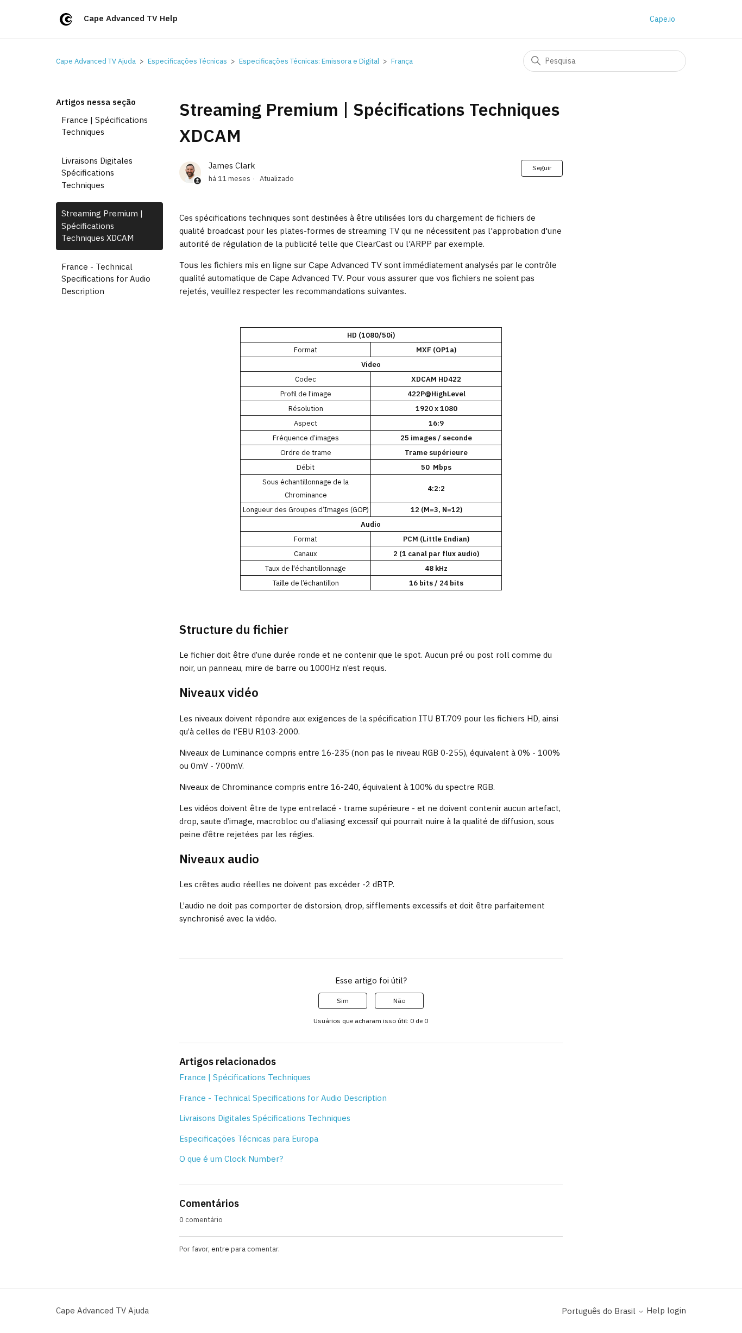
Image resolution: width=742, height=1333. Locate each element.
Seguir (541, 168)
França (402, 61)
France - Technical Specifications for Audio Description (105, 278)
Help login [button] (666, 1310)
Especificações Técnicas (187, 61)
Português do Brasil (600, 1311)
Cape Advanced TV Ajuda (96, 61)
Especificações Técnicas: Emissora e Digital (309, 61)
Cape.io (662, 19)
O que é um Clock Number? (231, 1159)
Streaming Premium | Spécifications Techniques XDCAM (102, 225)
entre (220, 1249)
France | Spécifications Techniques (104, 126)
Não (399, 1000)
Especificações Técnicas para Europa (248, 1138)
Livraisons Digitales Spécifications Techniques (97, 172)
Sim (343, 1000)
